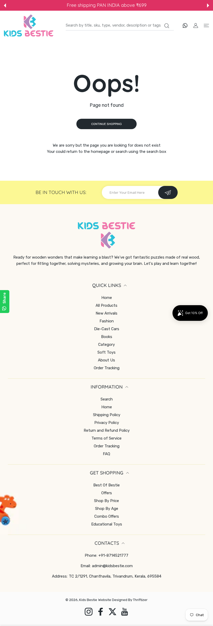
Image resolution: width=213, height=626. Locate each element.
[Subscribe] (168, 192)
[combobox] (120, 25)
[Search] (166, 26)
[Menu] (206, 25)
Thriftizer (140, 600)
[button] (5, 5)
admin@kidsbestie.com (112, 566)
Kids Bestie (88, 600)
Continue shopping (106, 124)
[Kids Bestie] (28, 25)
